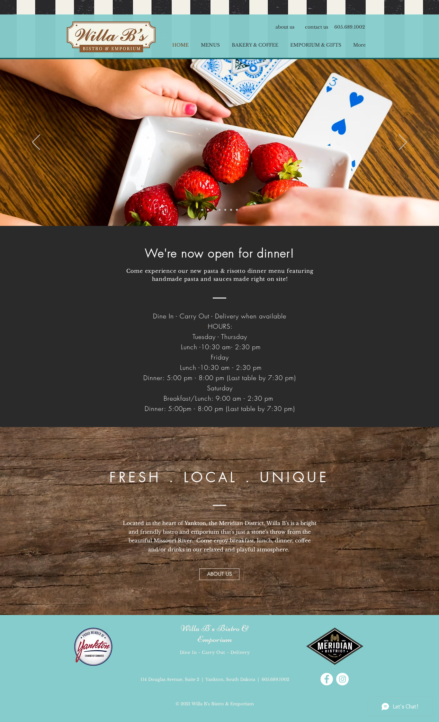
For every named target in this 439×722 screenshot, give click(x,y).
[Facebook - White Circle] (326, 679)
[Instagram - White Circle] (342, 679)
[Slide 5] (214, 210)
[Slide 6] (225, 210)
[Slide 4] (202, 210)
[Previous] (36, 142)
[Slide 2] (231, 210)
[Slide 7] (208, 210)
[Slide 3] (237, 210)
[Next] (403, 142)
